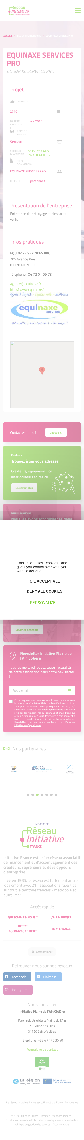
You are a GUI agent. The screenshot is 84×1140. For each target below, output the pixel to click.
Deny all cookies (44, 591)
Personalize (43, 602)
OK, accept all (44, 581)
